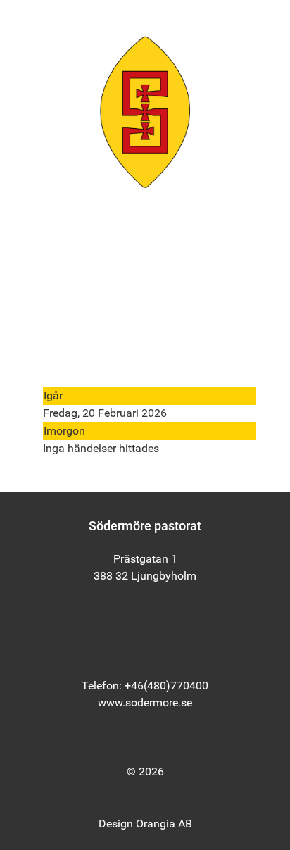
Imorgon (64, 430)
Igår (53, 395)
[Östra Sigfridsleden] (144, 111)
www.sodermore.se (145, 702)
